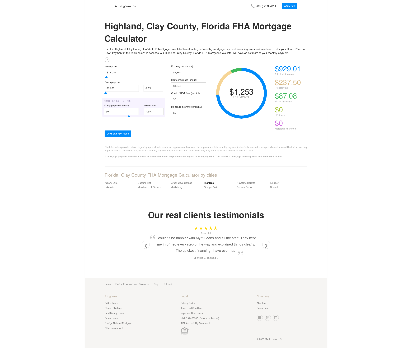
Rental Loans (111, 318)
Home (108, 284)
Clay (156, 284)
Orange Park (210, 187)
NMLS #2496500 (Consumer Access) (200, 318)
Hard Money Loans (114, 313)
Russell (274, 187)
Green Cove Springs (181, 182)
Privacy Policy (188, 303)
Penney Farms (244, 187)
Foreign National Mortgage (118, 323)
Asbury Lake (111, 182)
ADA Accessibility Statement (195, 323)
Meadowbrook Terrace (149, 187)
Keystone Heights (246, 182)
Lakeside (109, 187)
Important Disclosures (192, 313)
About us (261, 303)
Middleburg (176, 187)
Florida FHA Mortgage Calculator (132, 284)
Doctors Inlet (144, 182)
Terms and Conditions (192, 308)
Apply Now (289, 5)
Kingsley (274, 182)
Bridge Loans (111, 303)
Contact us (262, 308)
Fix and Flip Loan (113, 308)
